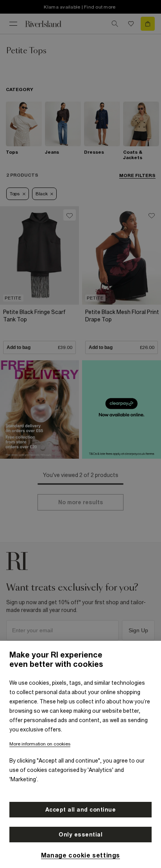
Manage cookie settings (80, 855)
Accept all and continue (80, 810)
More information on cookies (39, 744)
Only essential (80, 834)
